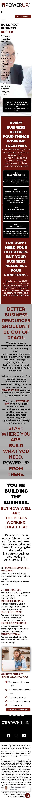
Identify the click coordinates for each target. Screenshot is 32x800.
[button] (1, 12)
